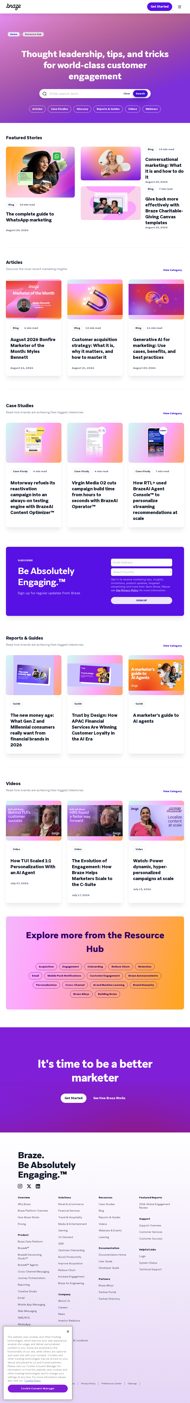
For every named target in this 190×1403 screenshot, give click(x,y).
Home (13, 34)
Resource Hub (33, 34)
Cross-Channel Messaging (33, 1271)
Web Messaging (27, 1311)
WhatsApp (24, 1324)
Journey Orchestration (31, 1278)
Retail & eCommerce (71, 1204)
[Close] (68, 1331)
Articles (37, 109)
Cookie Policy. (32, 1380)
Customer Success (150, 1238)
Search (140, 93)
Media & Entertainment (72, 1224)
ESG (61, 1327)
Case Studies (59, 109)
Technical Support (150, 1269)
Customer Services (150, 1232)
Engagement (70, 966)
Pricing (22, 1224)
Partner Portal (107, 1292)
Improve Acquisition (70, 1263)
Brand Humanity (143, 985)
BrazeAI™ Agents (28, 1265)
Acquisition (46, 966)
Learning (104, 1237)
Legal (61, 1333)
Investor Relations (69, 1320)
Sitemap (132, 1383)
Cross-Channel (75, 985)
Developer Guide (109, 1267)
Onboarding (95, 966)
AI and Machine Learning (109, 985)
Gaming (63, 1230)
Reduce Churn (121, 966)
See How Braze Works (109, 1098)
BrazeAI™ (23, 1248)
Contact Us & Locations (73, 1340)
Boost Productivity (69, 1257)
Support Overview (150, 1225)
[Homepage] (13, 6)
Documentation (109, 1248)
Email (35, 975)
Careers (63, 1307)
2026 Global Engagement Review (154, 1206)
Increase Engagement (71, 1276)
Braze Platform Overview (33, 1210)
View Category (172, 270)
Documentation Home (112, 1254)
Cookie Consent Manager (37, 1388)
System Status (148, 1262)
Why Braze (24, 1204)
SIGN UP (141, 600)
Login (142, 1256)
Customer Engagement (105, 975)
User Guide (105, 1261)
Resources (105, 1197)
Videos (132, 109)
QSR (61, 1243)
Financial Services (69, 1210)
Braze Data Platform (30, 1241)
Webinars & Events (110, 1230)
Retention (144, 966)
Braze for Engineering (71, 1283)
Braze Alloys (81, 994)
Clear (126, 93)
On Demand (65, 1237)
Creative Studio (27, 1291)
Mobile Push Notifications (64, 975)
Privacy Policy (88, 1383)
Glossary (82, 109)
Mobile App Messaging (31, 1304)
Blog (101, 1210)
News (61, 1314)
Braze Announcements (143, 975)
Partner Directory (109, 1298)
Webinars (152, 109)
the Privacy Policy (127, 590)
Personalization (46, 985)
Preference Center (111, 1383)
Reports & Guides (108, 109)
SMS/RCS (24, 1317)
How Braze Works (28, 1217)
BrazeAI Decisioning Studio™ (30, 1256)
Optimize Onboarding (71, 1250)
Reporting (24, 1284)
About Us (64, 1300)
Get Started (160, 7)
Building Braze (107, 994)
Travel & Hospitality (70, 1217)
